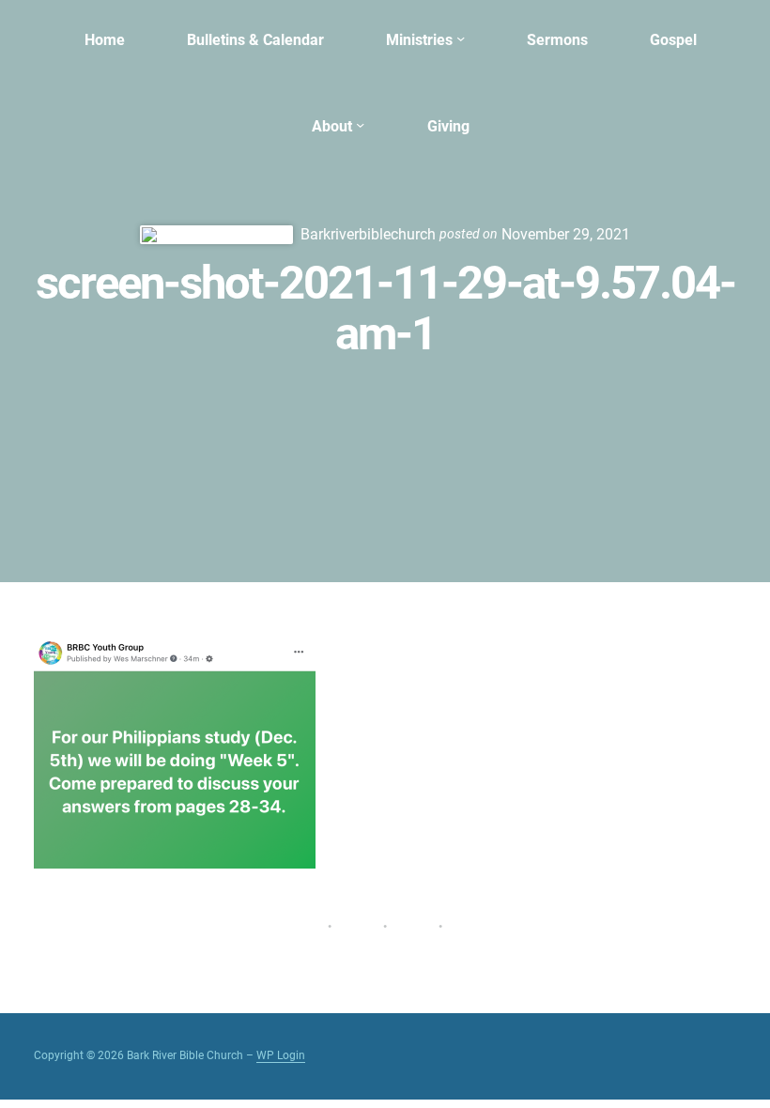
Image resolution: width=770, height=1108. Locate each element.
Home (105, 40)
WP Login (280, 1055)
